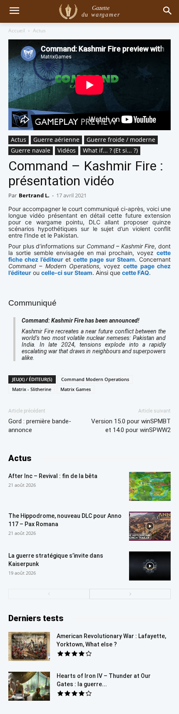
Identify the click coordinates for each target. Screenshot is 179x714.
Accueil (16, 30)
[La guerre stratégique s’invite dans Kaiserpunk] (150, 565)
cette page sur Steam (104, 259)
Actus (39, 30)
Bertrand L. (34, 195)
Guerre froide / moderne (121, 139)
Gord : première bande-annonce (39, 426)
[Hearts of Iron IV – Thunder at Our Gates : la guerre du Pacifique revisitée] (29, 686)
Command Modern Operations (95, 379)
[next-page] (130, 594)
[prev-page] (49, 594)
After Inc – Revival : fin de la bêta (52, 476)
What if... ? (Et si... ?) (110, 150)
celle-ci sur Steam (66, 272)
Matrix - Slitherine (31, 389)
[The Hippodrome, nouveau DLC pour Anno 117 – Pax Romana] (150, 526)
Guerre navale (30, 150)
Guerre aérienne (56, 139)
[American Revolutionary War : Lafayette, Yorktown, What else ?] (29, 646)
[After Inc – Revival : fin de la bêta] (150, 486)
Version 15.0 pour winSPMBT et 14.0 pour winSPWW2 (131, 426)
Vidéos (66, 150)
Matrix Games (75, 389)
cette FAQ (135, 272)
